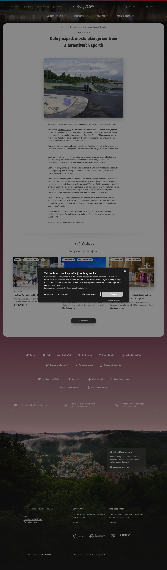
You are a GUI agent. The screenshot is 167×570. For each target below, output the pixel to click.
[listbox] (125, 270)
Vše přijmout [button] (112, 294)
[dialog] (83, 285)
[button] (56, 294)
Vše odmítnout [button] (89, 294)
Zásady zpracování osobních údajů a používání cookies (65, 288)
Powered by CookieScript (114, 300)
